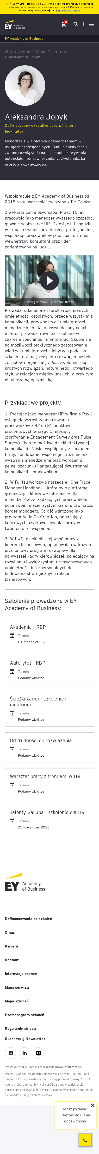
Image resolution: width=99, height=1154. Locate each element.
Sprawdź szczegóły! (68, 10)
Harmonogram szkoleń (24, 1014)
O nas (10, 932)
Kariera (11, 945)
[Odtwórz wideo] (49, 280)
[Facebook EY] (10, 1053)
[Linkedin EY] (24, 1053)
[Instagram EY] (38, 1053)
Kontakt (12, 959)
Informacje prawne (21, 973)
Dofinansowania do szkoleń (28, 918)
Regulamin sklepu (20, 1028)
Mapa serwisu (17, 987)
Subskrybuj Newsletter (25, 1038)
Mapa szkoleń (17, 1000)
